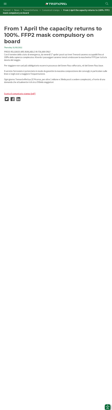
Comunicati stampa (51, 10)
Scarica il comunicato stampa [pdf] (19, 93)
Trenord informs (30, 10)
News (16, 10)
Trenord (6, 10)
